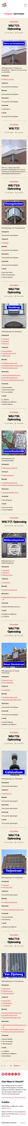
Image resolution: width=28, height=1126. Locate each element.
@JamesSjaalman (8, 475)
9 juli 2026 (20, 33)
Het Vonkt (7, 1116)
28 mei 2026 (20, 743)
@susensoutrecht (8, 993)
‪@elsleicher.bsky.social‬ (10, 368)
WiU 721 (14, 128)
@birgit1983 (6, 356)
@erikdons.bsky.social (9, 363)
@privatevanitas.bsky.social (11, 1018)
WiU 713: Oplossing (14, 940)
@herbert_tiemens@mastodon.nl (13, 1032)
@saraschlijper (7, 351)
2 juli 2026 (20, 192)
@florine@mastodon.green (11, 375)
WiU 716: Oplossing (14, 630)
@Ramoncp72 (7, 794)
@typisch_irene (7, 575)
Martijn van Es (6, 1108)
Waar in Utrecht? (11, 1123)
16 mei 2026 (20, 946)
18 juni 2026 (20, 423)
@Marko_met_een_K (9, 353)
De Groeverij (22, 1114)
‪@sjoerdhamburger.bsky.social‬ (12, 366)
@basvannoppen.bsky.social (11, 700)
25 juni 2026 (20, 296)
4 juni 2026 (20, 635)
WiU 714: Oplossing (14, 837)
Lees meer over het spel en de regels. (14, 1097)
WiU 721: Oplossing (14, 27)
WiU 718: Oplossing (14, 417)
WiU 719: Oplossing (14, 290)
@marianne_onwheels (9, 468)
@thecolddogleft (7, 683)
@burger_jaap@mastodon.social (13, 380)
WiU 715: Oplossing (14, 738)
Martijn (12, 33)
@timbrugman (7, 1003)
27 (11, 1065)
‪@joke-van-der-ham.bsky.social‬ (12, 485)
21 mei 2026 (20, 842)
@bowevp (5, 344)
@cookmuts (6, 582)
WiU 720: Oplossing (14, 187)
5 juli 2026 (20, 132)
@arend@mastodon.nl (9, 378)
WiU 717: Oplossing (14, 521)
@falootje (5, 243)
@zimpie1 (5, 341)
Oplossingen (14, 21)
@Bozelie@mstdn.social (10, 493)
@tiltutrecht (6, 989)
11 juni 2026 (20, 525)
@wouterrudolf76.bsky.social (12, 1013)
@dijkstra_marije (8, 79)
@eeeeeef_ (5, 339)
